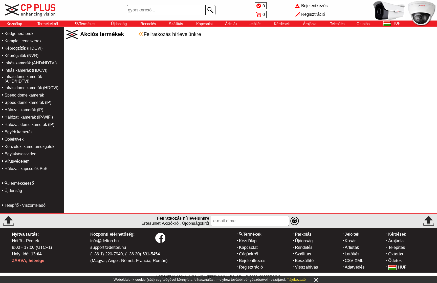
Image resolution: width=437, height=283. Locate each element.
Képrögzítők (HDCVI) (23, 48)
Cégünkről (248, 254)
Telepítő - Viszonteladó (25, 205)
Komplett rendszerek (23, 41)
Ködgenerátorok (19, 33)
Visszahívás (306, 267)
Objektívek (14, 139)
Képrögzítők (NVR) (21, 55)
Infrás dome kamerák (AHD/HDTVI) (23, 78)
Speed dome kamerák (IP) (28, 102)
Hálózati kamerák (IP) (24, 110)
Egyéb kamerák (19, 132)
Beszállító (304, 260)
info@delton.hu (104, 240)
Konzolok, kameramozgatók (29, 146)
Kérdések (282, 24)
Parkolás (303, 234)
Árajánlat (310, 24)
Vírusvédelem (17, 161)
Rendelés (148, 24)
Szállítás (176, 24)
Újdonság (119, 24)
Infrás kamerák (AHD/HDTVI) (31, 63)
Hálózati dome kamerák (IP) (29, 124)
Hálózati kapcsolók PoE (26, 168)
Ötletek (395, 260)
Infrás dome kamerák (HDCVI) (31, 88)
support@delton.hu (108, 247)
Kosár (350, 240)
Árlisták (231, 24)
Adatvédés (355, 267)
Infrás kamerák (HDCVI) (26, 70)
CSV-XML (354, 260)
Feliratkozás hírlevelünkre (172, 34)
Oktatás (363, 24)
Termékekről (47, 24)
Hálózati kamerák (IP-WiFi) (29, 117)
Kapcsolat (204, 24)
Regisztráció (251, 267)
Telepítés (337, 24)
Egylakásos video (20, 154)
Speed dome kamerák (24, 95)
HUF (402, 267)
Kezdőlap (14, 24)
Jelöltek (352, 234)
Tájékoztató (296, 279)
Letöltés (255, 24)
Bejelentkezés (252, 260)
